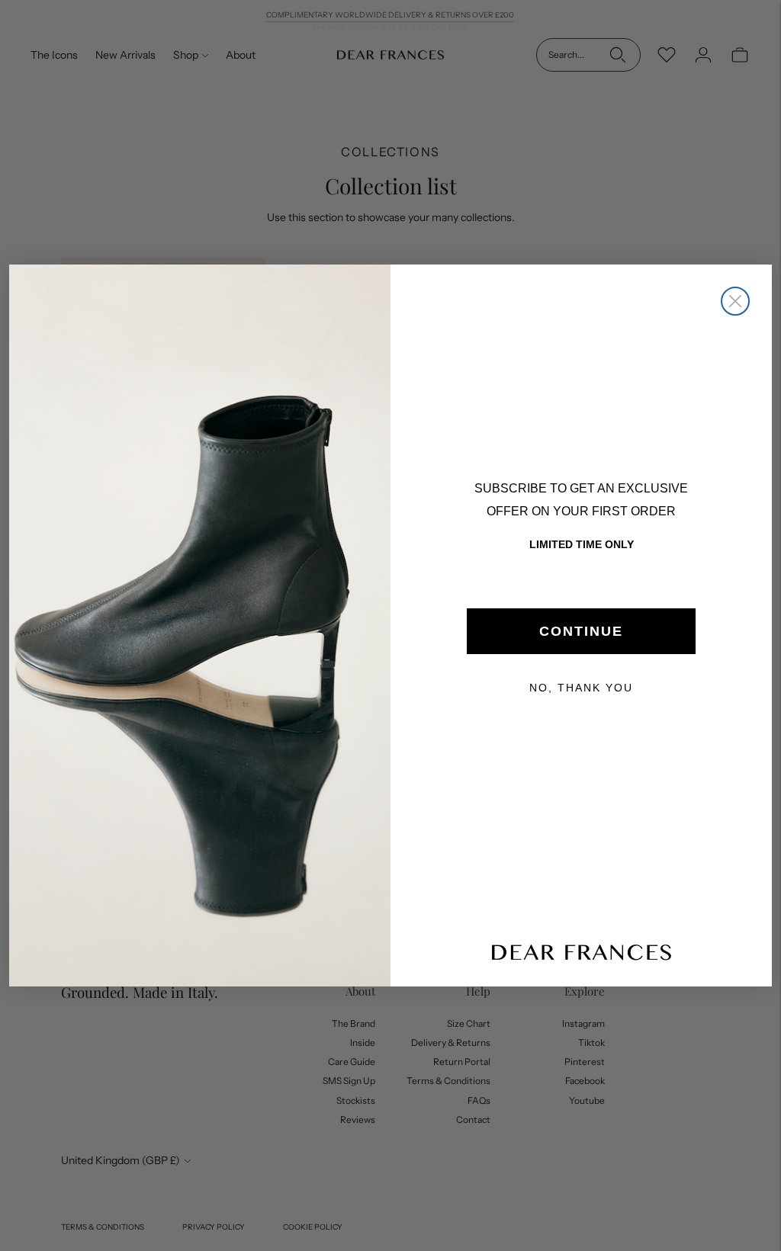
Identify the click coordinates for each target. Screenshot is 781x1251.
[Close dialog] (735, 301)
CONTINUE (581, 631)
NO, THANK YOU (581, 688)
